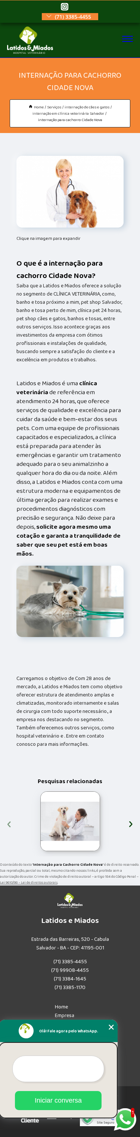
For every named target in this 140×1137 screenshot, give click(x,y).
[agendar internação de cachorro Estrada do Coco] (70, 821)
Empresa (64, 1015)
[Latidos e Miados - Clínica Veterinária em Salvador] (30, 52)
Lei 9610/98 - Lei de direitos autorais (28, 883)
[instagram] (64, 7)
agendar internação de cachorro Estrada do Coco (37, 821)
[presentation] (9, 823)
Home (61, 1007)
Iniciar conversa (58, 1100)
